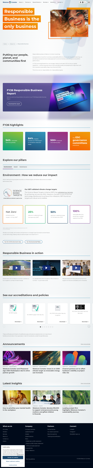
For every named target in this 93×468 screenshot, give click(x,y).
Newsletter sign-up (75, 434)
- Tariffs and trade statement (32, 445)
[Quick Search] (85, 2)
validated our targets (65, 192)
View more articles (85, 344)
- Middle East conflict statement (33, 441)
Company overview (30, 429)
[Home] (10, 2)
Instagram (72, 431)
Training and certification (54, 436)
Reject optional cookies (13, 461)
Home (5, 44)
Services (5, 434)
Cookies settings (13, 465)
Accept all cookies (13, 457)
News (26, 438)
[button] (80, 2)
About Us (12, 44)
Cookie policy (20, 454)
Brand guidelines (30, 459)
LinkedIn (72, 429)
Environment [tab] (8, 167)
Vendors (5, 431)
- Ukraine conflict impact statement (34, 443)
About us (5, 436)
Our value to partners (53, 431)
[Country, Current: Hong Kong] (82, 2)
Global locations (29, 436)
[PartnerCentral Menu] (89, 2)
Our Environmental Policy (34, 241)
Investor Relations (29, 450)
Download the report (14, 103)
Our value (5, 429)
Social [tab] (16, 167)
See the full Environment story (12, 241)
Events (4, 441)
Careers (27, 434)
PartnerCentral (51, 429)
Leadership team (29, 431)
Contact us (5, 438)
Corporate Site (29, 448)
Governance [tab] (23, 167)
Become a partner (52, 434)
